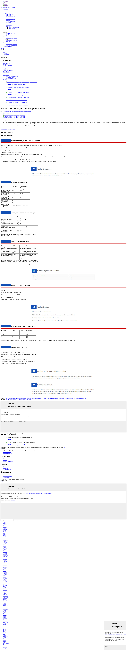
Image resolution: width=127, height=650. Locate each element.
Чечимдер (8, 34)
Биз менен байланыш (8, 46)
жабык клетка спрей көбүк (14, 27)
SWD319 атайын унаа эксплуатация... (17, 105)
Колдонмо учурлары (10, 33)
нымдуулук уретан (10, 17)
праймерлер (8, 20)
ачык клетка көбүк (12, 28)
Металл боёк (9, 25)
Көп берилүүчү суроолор (11, 38)
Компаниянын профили (11, 40)
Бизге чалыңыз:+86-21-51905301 (8, 7)
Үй (4, 11)
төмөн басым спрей (10, 16)
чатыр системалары (10, 19)
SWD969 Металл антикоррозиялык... (16, 100)
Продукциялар (6, 13)
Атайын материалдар (10, 21)
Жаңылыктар (9, 35)
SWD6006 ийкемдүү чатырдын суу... (16, 84)
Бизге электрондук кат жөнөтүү (8, 129)
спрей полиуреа (9, 14)
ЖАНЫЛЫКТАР (7, 469)
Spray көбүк (8, 26)
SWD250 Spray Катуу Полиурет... (15, 94)
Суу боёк (8, 31)
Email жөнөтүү (4, 481)
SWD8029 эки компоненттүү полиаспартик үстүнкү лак (18, 399)
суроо (65, 447)
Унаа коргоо (8, 22)
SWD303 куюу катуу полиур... (14, 89)
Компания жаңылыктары (11, 44)
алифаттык (8, 15)
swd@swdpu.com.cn (7, 453)
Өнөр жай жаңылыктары (11, 45)
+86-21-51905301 (7, 452)
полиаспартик (9, 23)
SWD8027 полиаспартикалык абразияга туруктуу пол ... (22, 445)
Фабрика (8, 41)
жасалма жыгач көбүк (13, 29)
